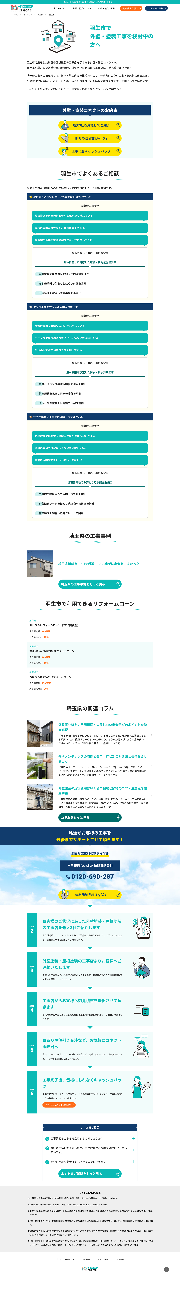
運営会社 (120, 1259)
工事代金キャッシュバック (91, 151)
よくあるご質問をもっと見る (81, 1173)
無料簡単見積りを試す (91, 895)
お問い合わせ (103, 1259)
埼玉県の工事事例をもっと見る (83, 584)
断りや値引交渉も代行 (91, 138)
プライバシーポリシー (65, 1259)
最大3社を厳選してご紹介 (91, 125)
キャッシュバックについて (58, 1104)
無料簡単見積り (130, 8)
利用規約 (86, 1259)
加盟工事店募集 (155, 8)
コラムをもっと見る (75, 817)
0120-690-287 (92, 876)
